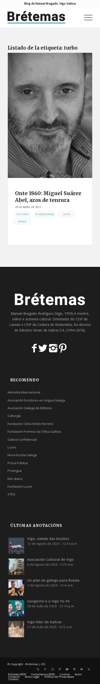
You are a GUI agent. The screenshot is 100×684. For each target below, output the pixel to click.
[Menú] (85, 17)
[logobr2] (41, 17)
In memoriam (44, 214)
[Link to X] (38, 669)
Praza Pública (18, 463)
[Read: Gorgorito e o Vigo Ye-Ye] (16, 608)
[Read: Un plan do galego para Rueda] (16, 587)
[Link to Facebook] (45, 669)
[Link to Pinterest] (59, 669)
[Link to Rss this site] (88, 669)
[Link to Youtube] (67, 669)
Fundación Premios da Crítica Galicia (34, 431)
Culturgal (14, 416)
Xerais (22, 221)
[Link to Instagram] (52, 669)
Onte (66, 214)
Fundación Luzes (20, 486)
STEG (11, 494)
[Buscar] (74, 17)
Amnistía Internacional (24, 392)
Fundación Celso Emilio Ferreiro (30, 424)
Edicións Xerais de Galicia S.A (41, 330)
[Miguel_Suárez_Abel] (50, 115)
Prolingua (15, 471)
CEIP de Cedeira (36, 324)
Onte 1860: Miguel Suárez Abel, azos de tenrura (48, 196)
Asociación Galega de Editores (30, 408)
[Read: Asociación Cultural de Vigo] (16, 566)
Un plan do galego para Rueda (53, 580)
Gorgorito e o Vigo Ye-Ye (48, 601)
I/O (43, 664)
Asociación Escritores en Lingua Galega (36, 400)
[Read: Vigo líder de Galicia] (16, 629)
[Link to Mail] (81, 669)
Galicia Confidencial (22, 439)
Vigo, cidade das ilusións (48, 538)
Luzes (12, 447)
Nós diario (15, 478)
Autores (23, 214)
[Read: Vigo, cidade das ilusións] (16, 545)
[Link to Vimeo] (74, 669)
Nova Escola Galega (22, 455)
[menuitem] (74, 17)
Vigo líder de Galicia (44, 622)
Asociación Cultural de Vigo (50, 559)
